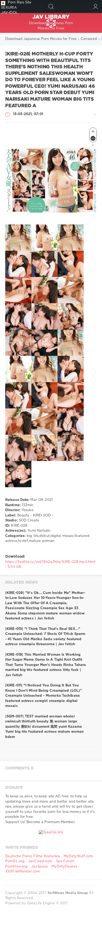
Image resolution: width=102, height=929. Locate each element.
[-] (93, 138)
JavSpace (39, 866)
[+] (93, 131)
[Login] (95, 6)
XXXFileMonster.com (22, 871)
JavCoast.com (40, 861)
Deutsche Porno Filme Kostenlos (32, 856)
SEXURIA (9, 7)
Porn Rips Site (19, 2)
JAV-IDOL (9, 12)
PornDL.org (15, 861)
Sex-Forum (65, 861)
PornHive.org (16, 866)
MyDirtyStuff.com (78, 856)
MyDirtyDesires (64, 866)
